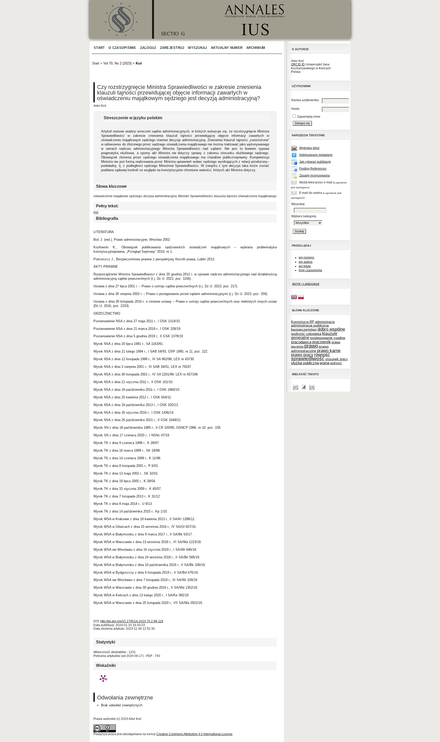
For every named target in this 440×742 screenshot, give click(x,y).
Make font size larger (311, 387)
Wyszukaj (197, 48)
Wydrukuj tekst (309, 148)
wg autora (305, 262)
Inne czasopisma (310, 270)
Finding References (312, 168)
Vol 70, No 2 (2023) (117, 63)
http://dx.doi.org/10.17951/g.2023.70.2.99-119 (131, 621)
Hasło (295, 109)
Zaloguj (148, 48)
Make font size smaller (295, 387)
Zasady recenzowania (314, 175)
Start (99, 48)
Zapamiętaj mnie (308, 116)
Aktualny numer (227, 48)
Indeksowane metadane (316, 155)
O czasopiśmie (122, 48)
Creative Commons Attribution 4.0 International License (194, 734)
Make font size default (303, 387)
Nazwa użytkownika (305, 100)
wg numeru (306, 257)
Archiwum (255, 48)
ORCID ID (298, 64)
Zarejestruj (172, 48)
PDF (96, 212)
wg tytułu (305, 266)
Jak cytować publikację (315, 162)
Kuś (139, 63)
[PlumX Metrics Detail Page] (103, 678)
